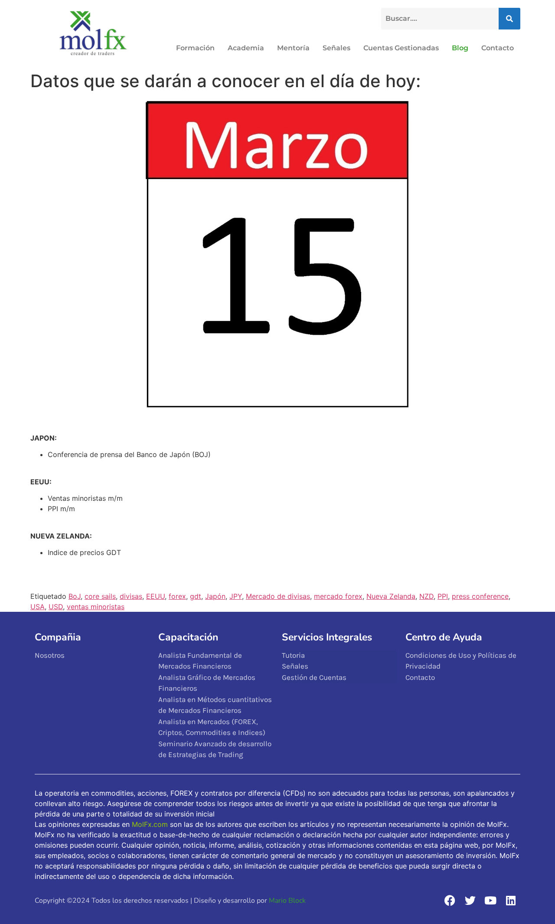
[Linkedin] (510, 900)
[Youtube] (490, 900)
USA (37, 606)
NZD (426, 596)
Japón (215, 596)
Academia (246, 48)
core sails (100, 596)
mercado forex (338, 596)
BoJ (75, 596)
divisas (131, 596)
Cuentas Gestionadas (401, 48)
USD (56, 606)
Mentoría (293, 48)
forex (177, 596)
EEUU (155, 596)
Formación (195, 48)
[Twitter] (470, 900)
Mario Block (287, 900)
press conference (480, 596)
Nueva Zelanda (390, 596)
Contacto (497, 48)
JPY (235, 596)
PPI (442, 596)
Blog (460, 48)
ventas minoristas (95, 606)
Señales (336, 48)
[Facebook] (449, 900)
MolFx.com (150, 824)
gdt (195, 596)
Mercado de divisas (278, 596)
